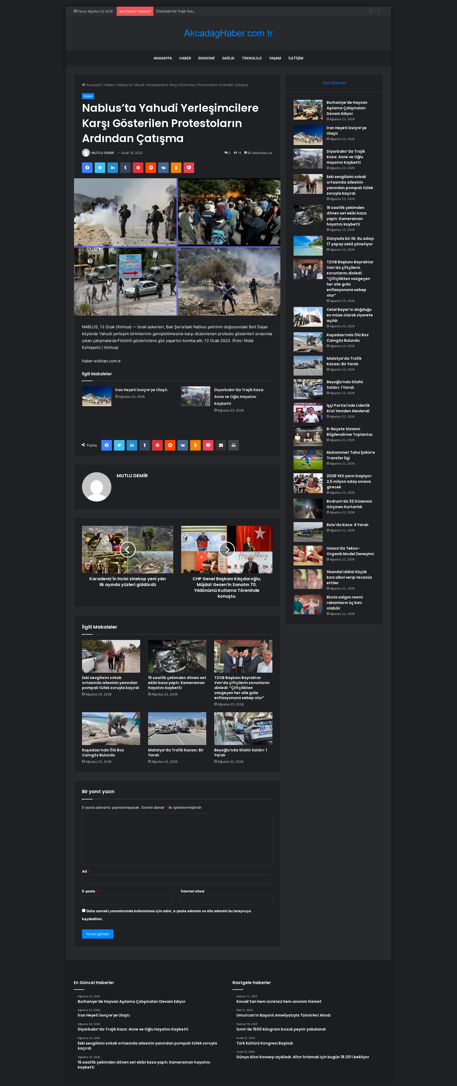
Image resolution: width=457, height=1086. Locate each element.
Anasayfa (163, 58)
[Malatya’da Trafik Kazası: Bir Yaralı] (177, 728)
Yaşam (275, 58)
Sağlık (228, 58)
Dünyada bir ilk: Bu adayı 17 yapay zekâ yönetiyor (350, 241)
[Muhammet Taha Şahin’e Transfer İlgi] (308, 460)
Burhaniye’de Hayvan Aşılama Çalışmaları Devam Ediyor (347, 108)
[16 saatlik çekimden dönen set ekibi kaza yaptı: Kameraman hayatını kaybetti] (177, 656)
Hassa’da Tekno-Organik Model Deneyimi (350, 551)
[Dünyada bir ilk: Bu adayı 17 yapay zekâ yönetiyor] (308, 246)
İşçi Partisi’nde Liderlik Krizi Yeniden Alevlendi (348, 408)
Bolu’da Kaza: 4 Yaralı (347, 524)
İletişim (296, 58)
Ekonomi (206, 58)
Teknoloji (252, 58)
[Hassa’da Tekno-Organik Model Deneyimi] (308, 555)
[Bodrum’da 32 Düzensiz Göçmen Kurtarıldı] (308, 508)
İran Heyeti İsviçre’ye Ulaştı (141, 389)
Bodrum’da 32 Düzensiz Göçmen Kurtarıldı (349, 504)
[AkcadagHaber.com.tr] (228, 33)
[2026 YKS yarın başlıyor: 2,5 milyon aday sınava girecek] (308, 483)
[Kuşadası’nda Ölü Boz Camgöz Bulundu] (111, 728)
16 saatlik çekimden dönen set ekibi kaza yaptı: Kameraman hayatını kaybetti (177, 682)
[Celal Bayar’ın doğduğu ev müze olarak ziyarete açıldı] (308, 317)
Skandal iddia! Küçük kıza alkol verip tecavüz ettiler (349, 577)
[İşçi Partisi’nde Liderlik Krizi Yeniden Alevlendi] (308, 413)
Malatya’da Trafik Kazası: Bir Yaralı (176, 752)
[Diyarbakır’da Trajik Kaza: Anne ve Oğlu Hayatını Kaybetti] (195, 396)
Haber (185, 58)
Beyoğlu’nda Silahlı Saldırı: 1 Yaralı (240, 752)
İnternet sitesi (192, 891)
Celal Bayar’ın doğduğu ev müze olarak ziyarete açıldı (350, 315)
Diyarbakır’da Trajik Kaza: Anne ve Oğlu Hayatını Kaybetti (202, 11)
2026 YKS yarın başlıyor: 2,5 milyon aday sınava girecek (349, 481)
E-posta (90, 891)
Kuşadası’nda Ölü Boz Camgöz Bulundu (103, 752)
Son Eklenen (334, 82)
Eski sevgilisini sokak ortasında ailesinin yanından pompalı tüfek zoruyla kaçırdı (110, 682)
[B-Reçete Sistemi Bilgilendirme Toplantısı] (308, 436)
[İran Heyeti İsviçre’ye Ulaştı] (96, 396)
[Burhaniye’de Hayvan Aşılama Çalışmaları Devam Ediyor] (308, 110)
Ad (85, 871)
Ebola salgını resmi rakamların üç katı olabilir (345, 603)
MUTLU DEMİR (103, 153)
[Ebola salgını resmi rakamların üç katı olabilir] (308, 604)
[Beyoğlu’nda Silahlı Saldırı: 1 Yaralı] (243, 728)
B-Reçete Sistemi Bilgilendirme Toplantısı (350, 431)
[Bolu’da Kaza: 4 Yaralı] (308, 532)
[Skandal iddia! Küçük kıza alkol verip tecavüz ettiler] (308, 579)
